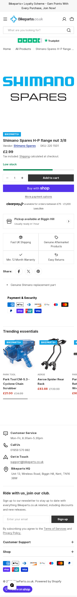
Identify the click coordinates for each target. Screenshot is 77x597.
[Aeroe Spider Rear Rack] (54, 354)
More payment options (38, 196)
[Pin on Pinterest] (38, 271)
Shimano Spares (25, 145)
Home (7, 49)
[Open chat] (11, 585)
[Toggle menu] (5, 19)
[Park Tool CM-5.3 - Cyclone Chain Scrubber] (19, 354)
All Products (23, 49)
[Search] (69, 30)
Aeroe (41, 374)
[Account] (64, 19)
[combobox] (38, 30)
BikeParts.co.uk (23, 581)
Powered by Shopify (48, 581)
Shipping (24, 156)
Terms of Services (55, 528)
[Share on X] (28, 271)
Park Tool (9, 374)
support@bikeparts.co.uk (27, 462)
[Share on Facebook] (19, 271)
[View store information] (68, 221)
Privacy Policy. (12, 532)
